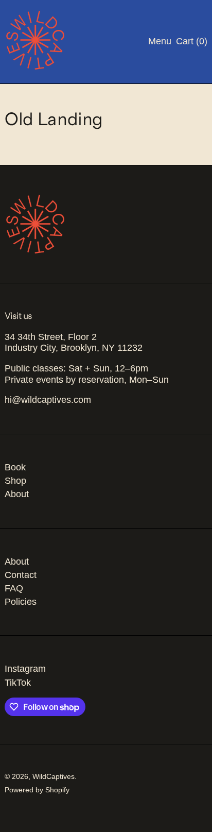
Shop (15, 481)
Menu (159, 41)
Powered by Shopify (37, 790)
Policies (21, 602)
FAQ (14, 588)
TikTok (18, 682)
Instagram (25, 669)
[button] (191, 42)
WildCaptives (53, 776)
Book (15, 467)
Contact (21, 575)
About (17, 494)
